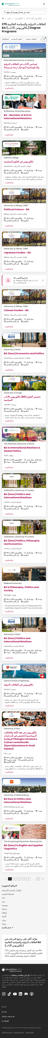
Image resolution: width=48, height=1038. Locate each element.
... (33, 879)
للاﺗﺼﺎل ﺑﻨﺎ (5, 1021)
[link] (43, 879)
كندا (3, 898)
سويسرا (5, 905)
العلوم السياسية (16, 39)
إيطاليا (4, 912)
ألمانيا (4, 916)
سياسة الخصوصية (19, 1032)
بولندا (4, 924)
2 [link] (14, 879)
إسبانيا (4, 909)
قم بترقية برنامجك (8, 1016)
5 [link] (28, 879)
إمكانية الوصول (29, 1032)
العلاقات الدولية (31, 39)
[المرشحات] (44, 39)
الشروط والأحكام (7, 1032)
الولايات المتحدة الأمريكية (11, 890)
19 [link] (38, 879)
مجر (3, 901)
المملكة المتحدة (8, 894)
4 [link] (23, 879)
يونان (4, 920)
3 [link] (19, 879)
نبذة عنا (4, 1011)
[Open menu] (44, 4)
